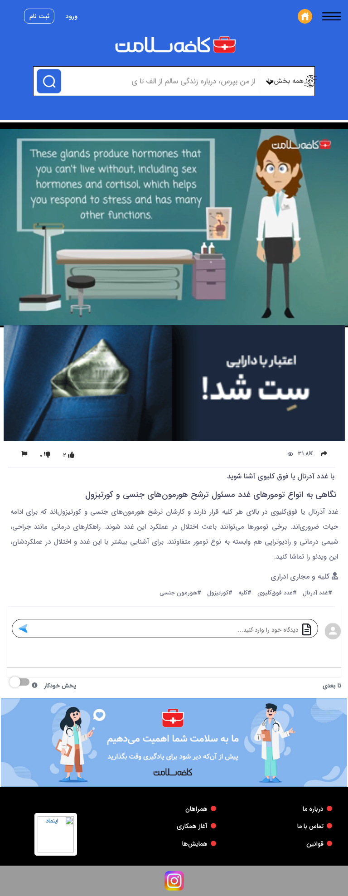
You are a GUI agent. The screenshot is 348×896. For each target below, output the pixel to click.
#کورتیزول (219, 593)
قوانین (315, 844)
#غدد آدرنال (317, 593)
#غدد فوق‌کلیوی (277, 593)
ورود (71, 16)
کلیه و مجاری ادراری (301, 577)
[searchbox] (158, 81)
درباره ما (313, 809)
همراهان (196, 809)
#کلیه (244, 593)
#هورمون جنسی (180, 593)
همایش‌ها (195, 844)
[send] (22, 628)
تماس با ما (310, 826)
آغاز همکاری (192, 826)
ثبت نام (39, 16)
